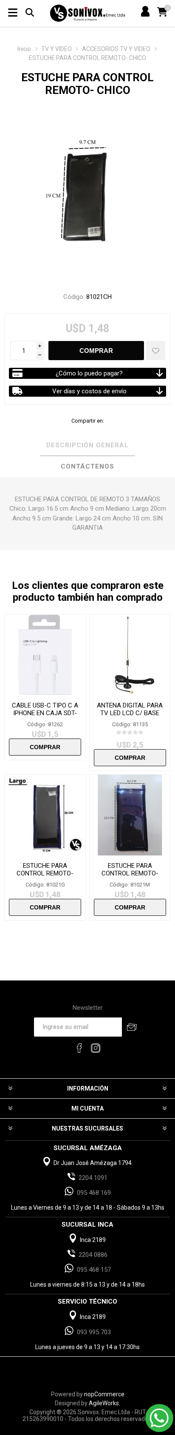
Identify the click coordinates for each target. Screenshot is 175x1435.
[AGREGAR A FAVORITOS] (155, 350)
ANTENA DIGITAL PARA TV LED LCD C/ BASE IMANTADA (130, 713)
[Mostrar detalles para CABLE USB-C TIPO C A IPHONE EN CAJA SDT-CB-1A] (45, 654)
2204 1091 (93, 1178)
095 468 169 (94, 1192)
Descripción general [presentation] (87, 445)
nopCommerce (104, 1394)
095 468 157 (94, 1269)
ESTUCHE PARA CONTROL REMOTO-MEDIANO (130, 873)
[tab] (87, 445)
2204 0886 (93, 1255)
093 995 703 (94, 1332)
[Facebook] (79, 1048)
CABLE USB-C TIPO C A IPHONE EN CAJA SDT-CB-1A (45, 713)
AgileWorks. (104, 1403)
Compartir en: (87, 421)
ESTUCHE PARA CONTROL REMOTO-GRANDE (45, 873)
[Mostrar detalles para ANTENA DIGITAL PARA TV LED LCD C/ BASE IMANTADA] (130, 654)
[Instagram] (95, 1048)
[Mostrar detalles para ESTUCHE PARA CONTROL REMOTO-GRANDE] (45, 815)
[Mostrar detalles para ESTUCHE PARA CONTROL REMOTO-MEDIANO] (130, 815)
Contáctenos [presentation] (87, 466)
